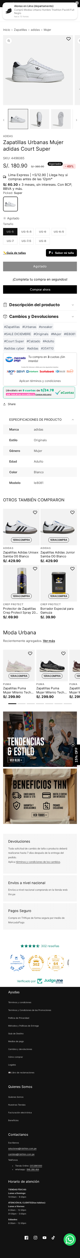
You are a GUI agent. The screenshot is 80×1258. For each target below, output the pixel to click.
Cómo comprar (15, 1057)
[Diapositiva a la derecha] (76, 120)
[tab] (12, 703)
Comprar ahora (40, 289)
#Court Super (14, 341)
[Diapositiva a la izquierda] (3, 120)
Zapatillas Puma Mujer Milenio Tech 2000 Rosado (17, 690)
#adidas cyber (14, 348)
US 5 (12, 232)
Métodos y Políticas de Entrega (23, 1025)
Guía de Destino (16, 1033)
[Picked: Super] (10, 204)
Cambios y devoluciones (20, 1049)
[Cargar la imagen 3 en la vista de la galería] (61, 119)
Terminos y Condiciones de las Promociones (29, 1010)
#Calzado (33, 341)
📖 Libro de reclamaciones (21, 1072)
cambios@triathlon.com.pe (21, 1154)
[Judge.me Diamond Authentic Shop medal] (20, 963)
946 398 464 (33, 1169)
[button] (40, 304)
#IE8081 (69, 334)
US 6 (44, 232)
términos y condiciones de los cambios (38, 861)
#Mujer (56, 334)
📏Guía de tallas (14, 252)
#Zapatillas (12, 327)
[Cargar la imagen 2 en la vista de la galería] (39, 119)
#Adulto (48, 341)
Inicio (6, 29)
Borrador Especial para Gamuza (56, 610)
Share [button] (12, 404)
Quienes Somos (15, 1097)
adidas (35, 29)
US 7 (12, 242)
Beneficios (13, 1120)
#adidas (32, 348)
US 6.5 (60, 232)
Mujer (47, 29)
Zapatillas (20, 29)
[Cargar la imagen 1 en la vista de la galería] (18, 119)
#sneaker (46, 327)
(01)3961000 (36, 1165)
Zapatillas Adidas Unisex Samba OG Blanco (20, 554)
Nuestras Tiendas (16, 1104)
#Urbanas (29, 327)
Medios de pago (16, 1041)
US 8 (44, 242)
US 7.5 (28, 242)
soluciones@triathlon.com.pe (22, 1148)
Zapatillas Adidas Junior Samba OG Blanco (57, 554)
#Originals (41, 334)
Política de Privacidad (18, 1018)
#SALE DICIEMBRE (17, 334)
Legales (12, 1064)
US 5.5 (27, 232)
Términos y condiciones (19, 1002)
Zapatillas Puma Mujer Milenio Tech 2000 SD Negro (50, 690)
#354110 (47, 348)
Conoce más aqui (43, 394)
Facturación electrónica (20, 1112)
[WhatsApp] (70, 1239)
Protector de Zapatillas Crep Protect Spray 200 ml (20, 610)
